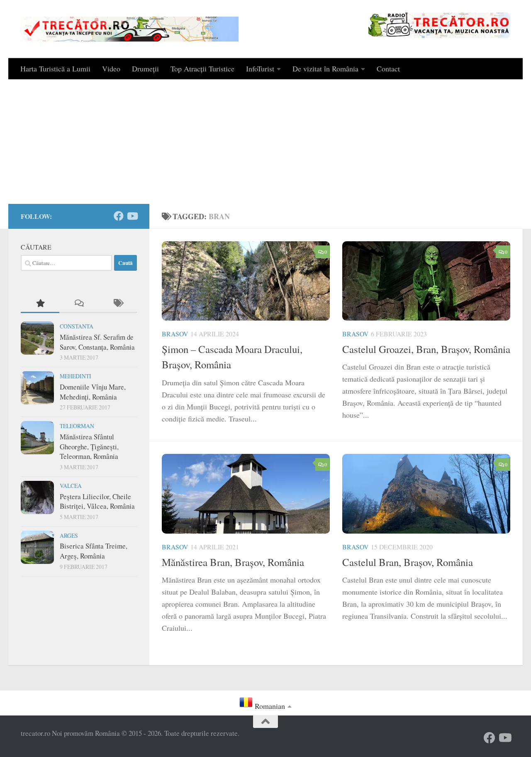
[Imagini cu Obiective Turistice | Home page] (130, 29)
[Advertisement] (265, 141)
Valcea (71, 486)
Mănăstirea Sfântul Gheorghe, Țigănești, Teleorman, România (89, 446)
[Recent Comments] (78, 303)
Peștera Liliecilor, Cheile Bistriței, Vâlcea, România (97, 501)
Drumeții (145, 68)
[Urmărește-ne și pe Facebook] (119, 216)
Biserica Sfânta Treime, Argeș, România (93, 551)
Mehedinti (75, 376)
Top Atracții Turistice (202, 68)
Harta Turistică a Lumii (55, 68)
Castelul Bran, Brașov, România (407, 562)
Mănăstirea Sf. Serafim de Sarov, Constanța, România (97, 342)
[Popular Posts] (40, 303)
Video (111, 68)
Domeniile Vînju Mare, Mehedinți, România (93, 392)
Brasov (175, 333)
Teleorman (77, 426)
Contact (388, 68)
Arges (69, 535)
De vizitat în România (325, 68)
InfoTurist (260, 68)
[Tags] (117, 303)
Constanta (76, 326)
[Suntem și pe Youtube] (132, 216)
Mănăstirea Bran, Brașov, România (233, 562)
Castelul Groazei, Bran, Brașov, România (426, 349)
